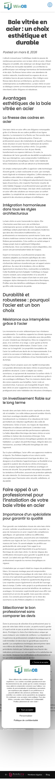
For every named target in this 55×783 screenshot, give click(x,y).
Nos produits (27, 732)
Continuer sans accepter (15, 729)
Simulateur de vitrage (27, 739)
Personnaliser (26, 716)
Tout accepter (26, 710)
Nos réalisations (27, 742)
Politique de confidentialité (26, 720)
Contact (27, 753)
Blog (48, 774)
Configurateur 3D (27, 735)
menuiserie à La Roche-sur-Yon (26, 135)
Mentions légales (35, 774)
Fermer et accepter (40, 662)
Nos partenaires (27, 746)
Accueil (27, 728)
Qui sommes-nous (27, 749)
